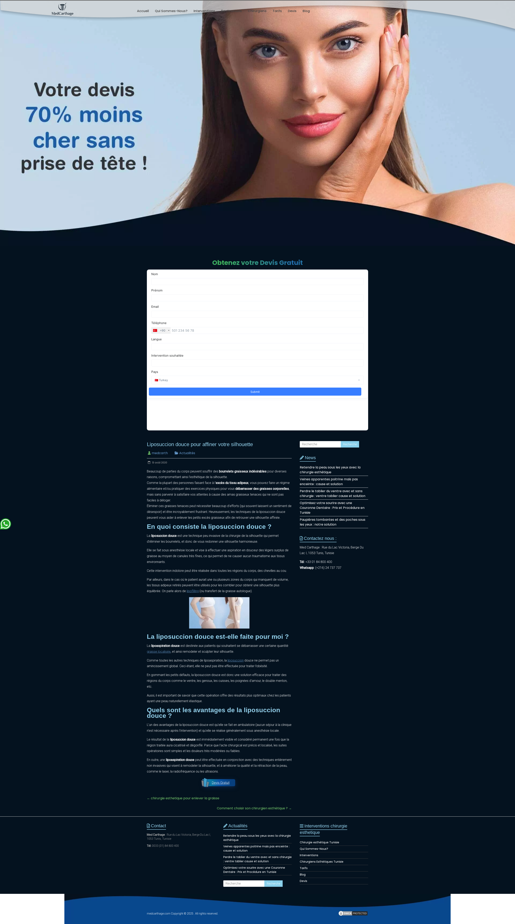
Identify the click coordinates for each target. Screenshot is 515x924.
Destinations (231, 11)
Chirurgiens (257, 11)
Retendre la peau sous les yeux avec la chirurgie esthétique (330, 469)
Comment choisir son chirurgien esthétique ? (254, 808)
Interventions (204, 11)
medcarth (160, 453)
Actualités (187, 453)
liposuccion (236, 660)
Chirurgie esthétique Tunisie (319, 842)
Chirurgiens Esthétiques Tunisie (321, 862)
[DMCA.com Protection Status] (353, 915)
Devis (292, 11)
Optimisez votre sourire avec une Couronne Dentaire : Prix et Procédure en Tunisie (332, 508)
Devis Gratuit (221, 783)
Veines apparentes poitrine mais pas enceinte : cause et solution (329, 481)
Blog (306, 11)
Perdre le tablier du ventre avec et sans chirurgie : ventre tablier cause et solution (332, 493)
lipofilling (193, 591)
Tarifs (277, 11)
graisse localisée (159, 651)
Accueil (143, 11)
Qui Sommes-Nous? (171, 11)
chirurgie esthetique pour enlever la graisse (183, 798)
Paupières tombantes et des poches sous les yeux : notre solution (332, 522)
